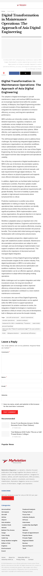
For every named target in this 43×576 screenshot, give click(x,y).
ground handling (7, 326)
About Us (12, 557)
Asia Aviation (6, 522)
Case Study (10, 11)
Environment (6, 548)
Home (3, 11)
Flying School (27, 512)
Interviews (26, 522)
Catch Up (5, 538)
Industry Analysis (28, 517)
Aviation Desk (6, 525)
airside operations (8, 320)
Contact (30, 559)
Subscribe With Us (24, 557)
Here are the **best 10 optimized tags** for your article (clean (21, 329)
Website (4, 395)
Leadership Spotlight (30, 525)
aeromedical (6, 509)
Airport (4, 520)
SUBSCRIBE (8, 498)
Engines (4, 546)
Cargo (4, 533)
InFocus (25, 520)
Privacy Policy (20, 559)
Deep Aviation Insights (9, 540)
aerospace (5, 512)
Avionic (4, 527)
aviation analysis (22, 320)
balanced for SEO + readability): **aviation (16, 323)
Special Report (27, 546)
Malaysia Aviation (13, 333)
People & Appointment (30, 533)
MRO (24, 527)
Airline (4, 517)
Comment (6, 352)
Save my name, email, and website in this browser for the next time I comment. (21, 405)
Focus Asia (26, 514)
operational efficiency (28, 333)
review (25, 543)
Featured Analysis (28, 509)
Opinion (25, 530)
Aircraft (4, 514)
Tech (24, 548)
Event (4, 551)
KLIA (3, 333)
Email (4, 386)
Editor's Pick (6, 543)
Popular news (27, 535)
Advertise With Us (7, 559)
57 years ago (16, 428)
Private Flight (27, 538)
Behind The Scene (8, 530)
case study (36, 323)
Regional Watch (28, 540)
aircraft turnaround (12, 317)
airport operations (27, 317)
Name (4, 377)
